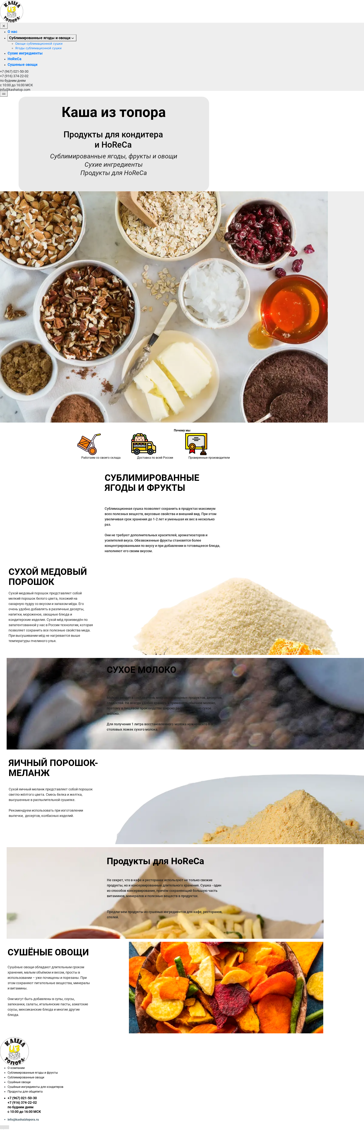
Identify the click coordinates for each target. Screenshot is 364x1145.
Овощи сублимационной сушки (39, 43)
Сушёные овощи (19, 1082)
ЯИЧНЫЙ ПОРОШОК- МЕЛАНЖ (53, 767)
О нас (12, 31)
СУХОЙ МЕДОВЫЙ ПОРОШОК (48, 576)
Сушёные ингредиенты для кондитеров (35, 1087)
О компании (16, 1068)
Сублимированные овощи (26, 1077)
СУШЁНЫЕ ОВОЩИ (48, 952)
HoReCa (14, 59)
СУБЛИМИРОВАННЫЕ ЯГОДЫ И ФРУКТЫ (152, 482)
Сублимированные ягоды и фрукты (33, 1072)
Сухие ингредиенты (25, 53)
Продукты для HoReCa (155, 861)
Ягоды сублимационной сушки (38, 48)
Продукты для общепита (25, 1091)
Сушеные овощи (22, 64)
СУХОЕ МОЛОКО (141, 669)
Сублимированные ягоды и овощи (39, 38)
